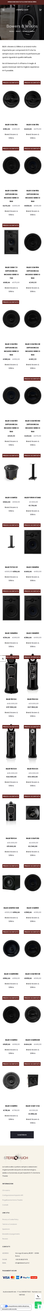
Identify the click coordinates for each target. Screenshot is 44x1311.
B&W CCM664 (11, 1040)
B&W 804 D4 (32, 769)
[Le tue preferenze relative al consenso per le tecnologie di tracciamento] (40, 1307)
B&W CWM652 (33, 567)
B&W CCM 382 (33, 124)
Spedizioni (6, 1229)
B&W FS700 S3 (11, 567)
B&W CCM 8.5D (32, 838)
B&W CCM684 (11, 1106)
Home (11, 31)
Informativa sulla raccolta (9, 1309)
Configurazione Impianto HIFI (12, 1195)
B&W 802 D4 (32, 699)
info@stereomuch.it (22, 1263)
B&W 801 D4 (11, 699)
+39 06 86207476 (21, 1259)
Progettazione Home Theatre (12, 1200)
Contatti (5, 1205)
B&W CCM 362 (11, 124)
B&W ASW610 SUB (11, 908)
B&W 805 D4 (11, 838)
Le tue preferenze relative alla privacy (18, 1306)
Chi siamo (6, 1190)
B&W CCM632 (11, 497)
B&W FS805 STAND (33, 497)
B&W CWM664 (11, 633)
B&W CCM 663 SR (32, 974)
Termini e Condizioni (9, 1224)
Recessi (5, 1239)
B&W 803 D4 (11, 769)
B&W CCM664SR (33, 1040)
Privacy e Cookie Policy (10, 1219)
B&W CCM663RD (11, 974)
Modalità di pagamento (11, 1234)
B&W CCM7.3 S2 (33, 1106)
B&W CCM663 (33, 908)
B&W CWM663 (33, 633)
